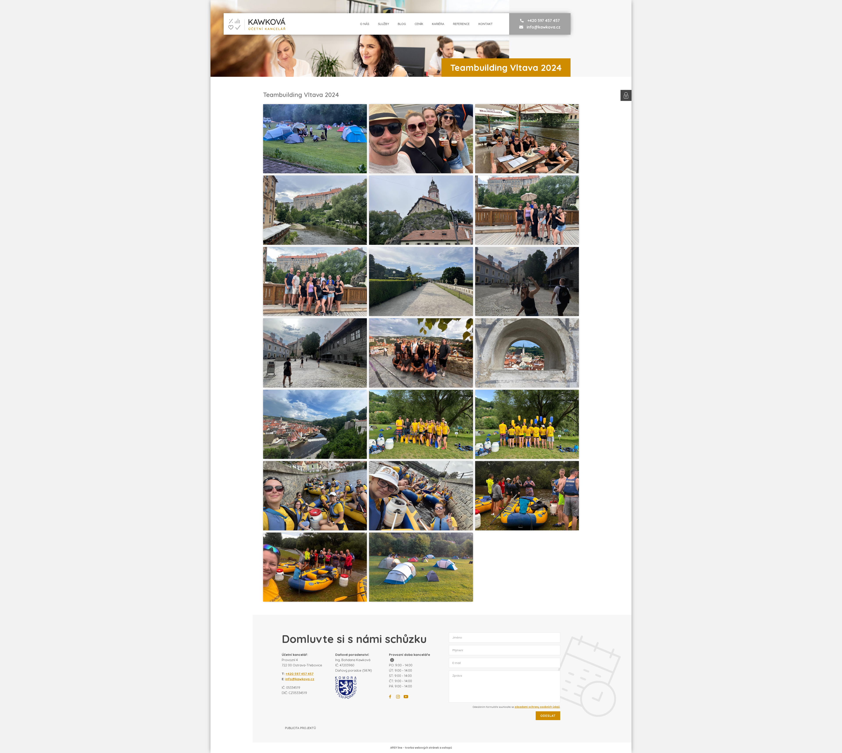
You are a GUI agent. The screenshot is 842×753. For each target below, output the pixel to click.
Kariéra (438, 24)
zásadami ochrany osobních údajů (537, 706)
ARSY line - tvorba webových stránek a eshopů (421, 747)
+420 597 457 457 (543, 20)
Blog (402, 24)
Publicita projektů (300, 728)
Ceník (419, 24)
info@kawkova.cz (543, 27)
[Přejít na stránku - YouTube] (406, 696)
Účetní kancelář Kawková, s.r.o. (254, 24)
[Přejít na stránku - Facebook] (390, 696)
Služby (383, 24)
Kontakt (485, 24)
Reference (461, 24)
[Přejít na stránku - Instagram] (398, 696)
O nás (364, 24)
